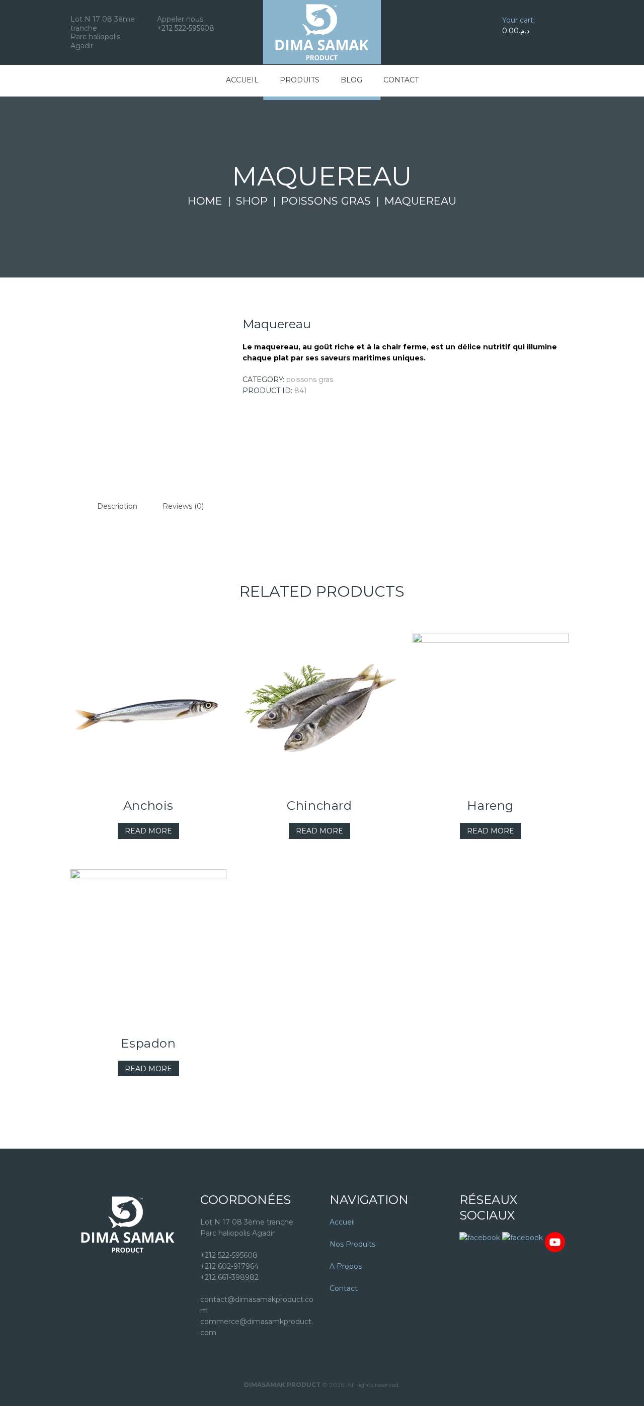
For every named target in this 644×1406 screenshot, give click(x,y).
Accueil (342, 1222)
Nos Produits (352, 1244)
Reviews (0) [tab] (183, 506)
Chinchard (319, 805)
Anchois (148, 805)
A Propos (346, 1266)
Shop (252, 201)
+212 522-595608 (185, 28)
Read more (148, 830)
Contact (344, 1288)
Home (205, 201)
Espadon (148, 1043)
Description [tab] (117, 506)
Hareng (490, 805)
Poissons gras (326, 201)
